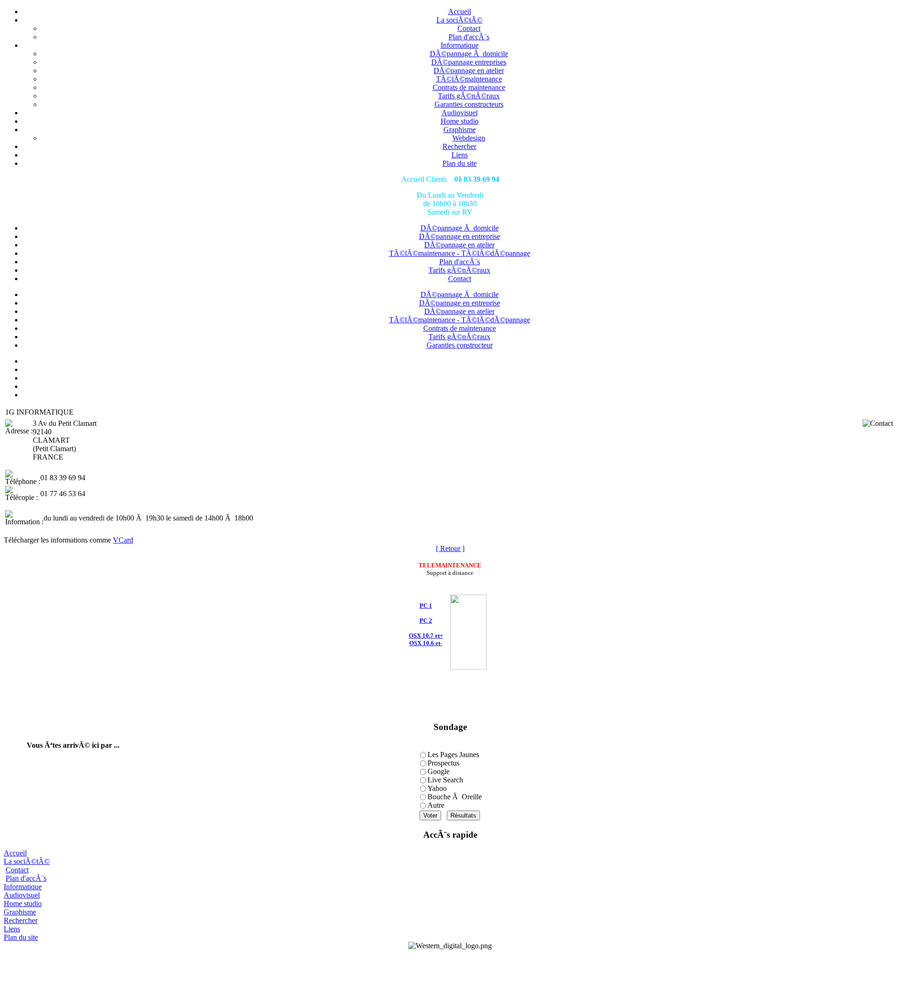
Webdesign (468, 138)
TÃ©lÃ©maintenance (469, 79)
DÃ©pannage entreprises (468, 62)
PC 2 (426, 620)
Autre (436, 805)
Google (439, 771)
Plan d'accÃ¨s (469, 37)
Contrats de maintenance (469, 87)
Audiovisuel (460, 113)
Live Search (445, 780)
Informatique (460, 45)
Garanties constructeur (460, 345)
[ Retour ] (450, 548)
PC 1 (426, 605)
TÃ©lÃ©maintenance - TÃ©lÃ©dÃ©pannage (459, 253)
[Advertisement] (450, 964)
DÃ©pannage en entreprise (459, 236)
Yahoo (437, 788)
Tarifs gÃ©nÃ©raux (469, 96)
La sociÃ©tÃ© (459, 20)
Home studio (460, 121)
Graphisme (459, 130)
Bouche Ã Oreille (455, 797)
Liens (459, 155)
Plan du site (459, 163)
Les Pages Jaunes (453, 755)
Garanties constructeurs (469, 104)
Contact (469, 28)
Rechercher (459, 146)
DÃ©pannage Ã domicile (469, 54)
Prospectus (443, 763)
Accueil (459, 11)
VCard (123, 540)
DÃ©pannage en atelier (469, 70)
